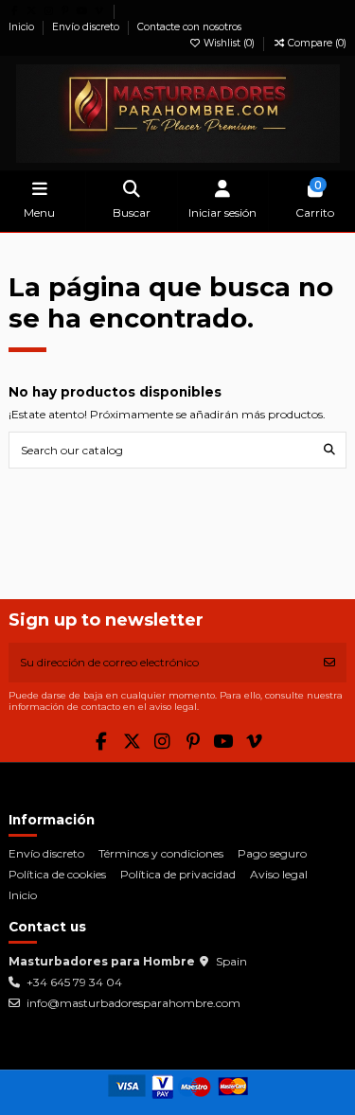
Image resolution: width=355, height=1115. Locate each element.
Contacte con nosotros (189, 27)
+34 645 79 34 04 (74, 982)
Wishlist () (229, 43)
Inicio (23, 27)
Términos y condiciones (160, 853)
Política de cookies (57, 874)
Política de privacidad (178, 874)
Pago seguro (272, 853)
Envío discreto (87, 27)
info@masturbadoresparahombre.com (133, 1003)
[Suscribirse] (329, 662)
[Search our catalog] (329, 450)
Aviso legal (279, 874)
